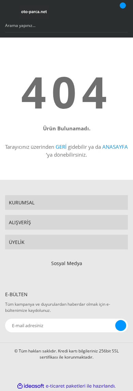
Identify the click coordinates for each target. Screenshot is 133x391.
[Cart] (122, 12)
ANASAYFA (115, 146)
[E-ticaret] (66, 386)
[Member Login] (104, 12)
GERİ (61, 146)
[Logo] (34, 12)
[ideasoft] (30, 386)
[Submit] (120, 325)
